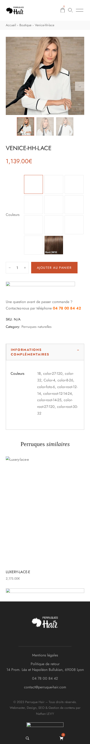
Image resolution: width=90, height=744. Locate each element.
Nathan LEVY (45, 713)
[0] (62, 738)
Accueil (11, 25)
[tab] (45, 352)
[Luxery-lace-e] (45, 511)
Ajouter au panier (54, 267)
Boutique (25, 25)
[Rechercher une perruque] (70, 10)
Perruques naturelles (36, 326)
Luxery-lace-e (18, 572)
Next (79, 86)
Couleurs (12, 214)
